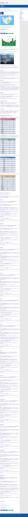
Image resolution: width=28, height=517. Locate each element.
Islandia (8, 27)
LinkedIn (6, 33)
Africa (20, 11)
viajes (4, 2)
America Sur (21, 13)
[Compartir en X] (4, 33)
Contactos (10, 514)
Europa (6, 27)
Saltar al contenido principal (3, 0)
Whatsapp (10, 33)
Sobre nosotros (5, 514)
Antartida (21, 14)
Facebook (2, 33)
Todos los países (3, 507)
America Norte (21, 12)
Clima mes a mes (2, 29)
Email (12, 33)
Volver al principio (2, 501)
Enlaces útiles (14, 514)
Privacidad (18, 514)
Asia (20, 15)
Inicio (4, 27)
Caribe (20, 16)
